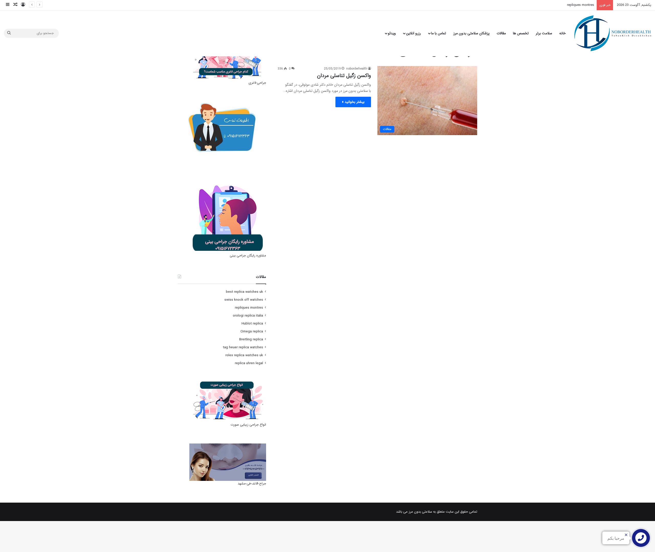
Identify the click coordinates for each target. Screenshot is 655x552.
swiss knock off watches (243, 299)
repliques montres (580, 5)
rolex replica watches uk (244, 355)
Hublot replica (252, 323)
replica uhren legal (249, 363)
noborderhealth (356, 68)
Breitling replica (251, 339)
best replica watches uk (244, 292)
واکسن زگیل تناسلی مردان (344, 76)
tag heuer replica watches (243, 347)
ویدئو (392, 33)
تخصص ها (521, 33)
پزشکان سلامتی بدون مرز (471, 33)
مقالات (501, 33)
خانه (562, 33)
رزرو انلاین (413, 33)
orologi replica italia (248, 315)
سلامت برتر (544, 33)
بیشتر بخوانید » (353, 102)
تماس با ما (438, 33)
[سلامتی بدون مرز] (612, 33)
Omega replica (252, 331)
